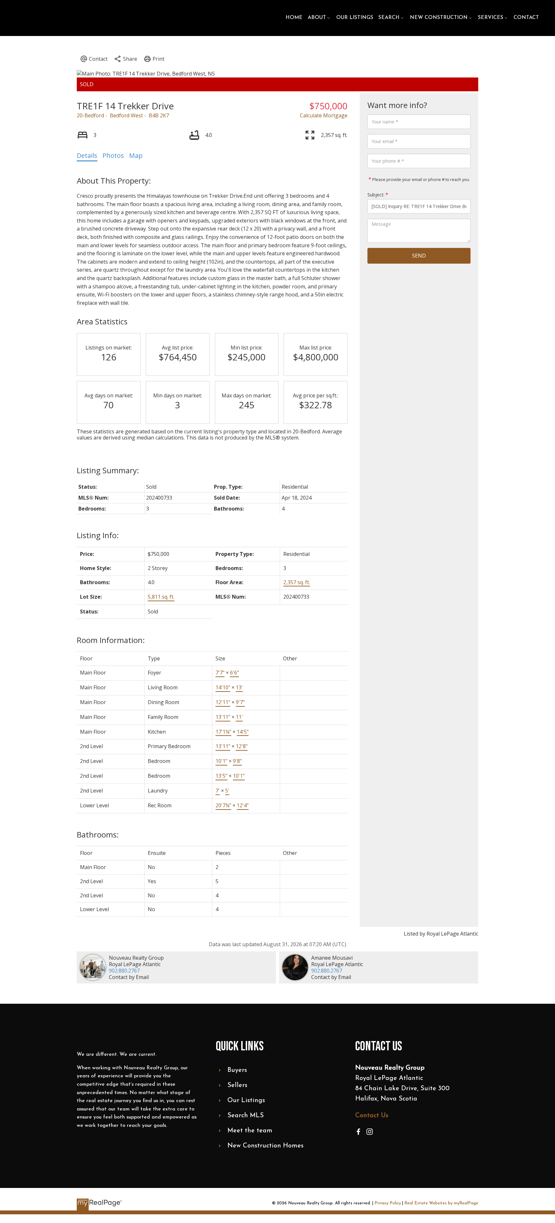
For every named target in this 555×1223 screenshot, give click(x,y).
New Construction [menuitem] (439, 17)
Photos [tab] (113, 155)
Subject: (375, 195)
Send (419, 255)
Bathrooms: (98, 834)
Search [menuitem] (389, 17)
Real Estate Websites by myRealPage (441, 1203)
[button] (358, 1131)
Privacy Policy (387, 1203)
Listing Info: (98, 535)
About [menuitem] (317, 17)
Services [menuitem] (490, 17)
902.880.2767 (124, 970)
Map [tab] (136, 155)
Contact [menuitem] (526, 17)
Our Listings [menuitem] (354, 17)
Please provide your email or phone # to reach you (420, 179)
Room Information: (111, 640)
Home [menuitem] (294, 17)
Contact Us (371, 1115)
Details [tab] (87, 155)
